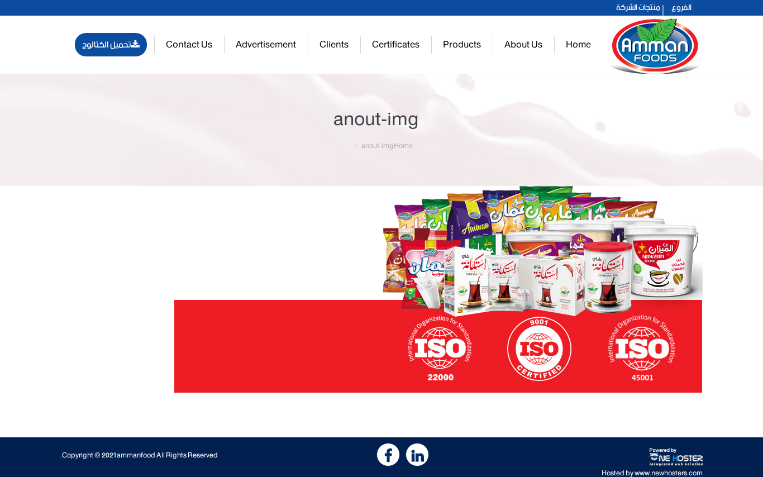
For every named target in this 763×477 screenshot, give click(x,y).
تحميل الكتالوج (106, 45)
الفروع (681, 8)
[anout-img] (381, 289)
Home (403, 146)
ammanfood (136, 455)
